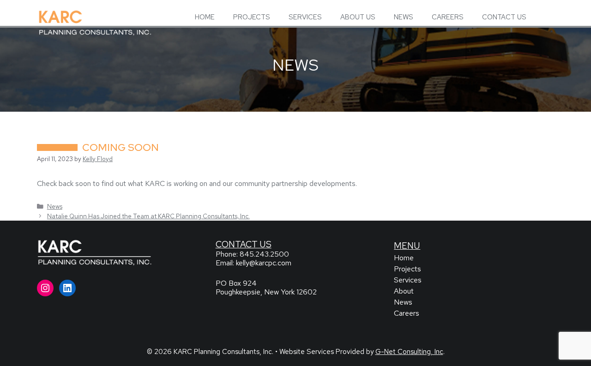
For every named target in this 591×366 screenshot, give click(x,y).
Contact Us (243, 244)
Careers (406, 313)
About (404, 291)
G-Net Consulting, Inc (409, 351)
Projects (407, 269)
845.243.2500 (264, 254)
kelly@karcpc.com (263, 263)
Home (404, 258)
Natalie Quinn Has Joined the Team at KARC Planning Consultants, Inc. (148, 216)
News (54, 206)
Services (408, 280)
